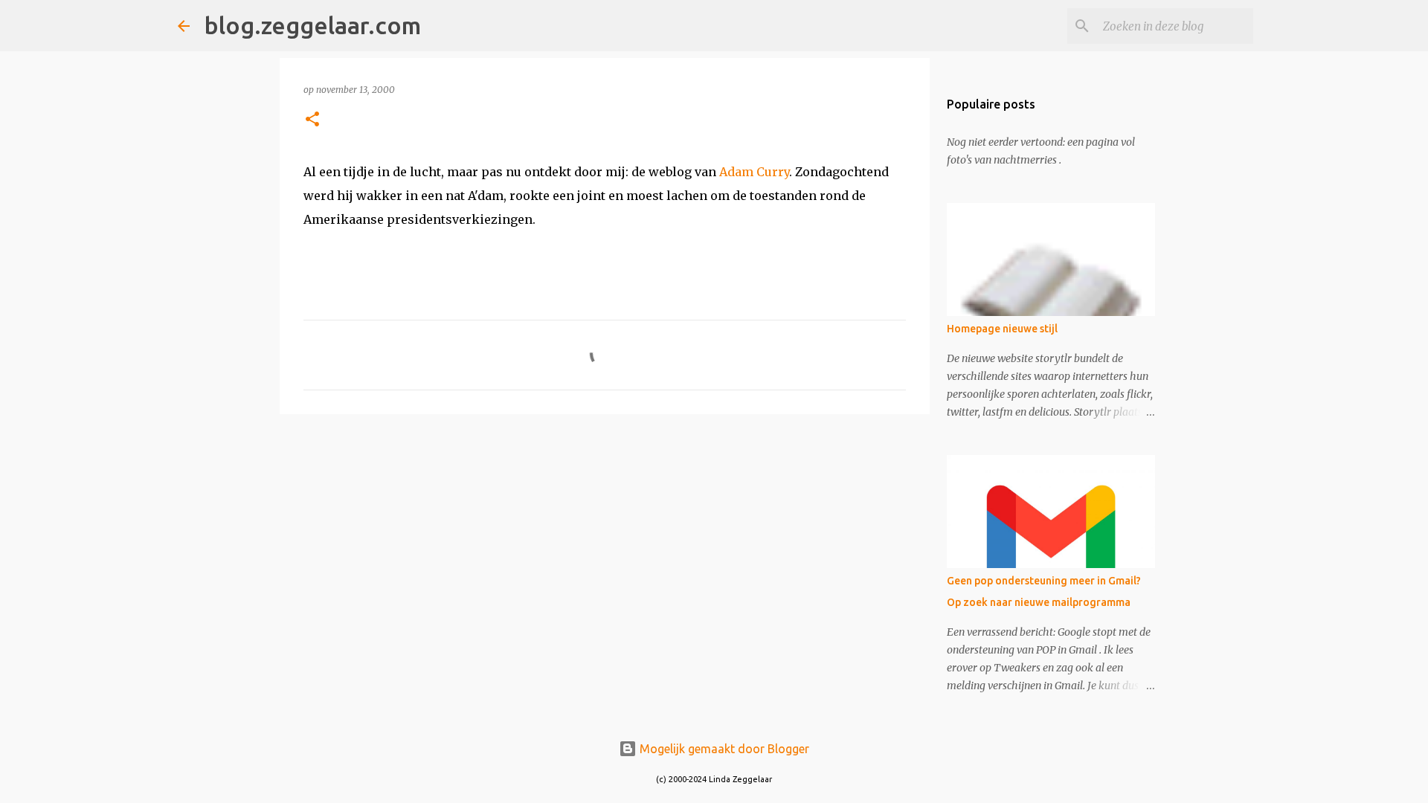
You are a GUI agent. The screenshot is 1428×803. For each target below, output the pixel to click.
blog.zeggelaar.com (313, 25)
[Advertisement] (605, 540)
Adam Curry (754, 171)
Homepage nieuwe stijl (1002, 329)
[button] (312, 120)
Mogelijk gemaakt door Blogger (723, 748)
